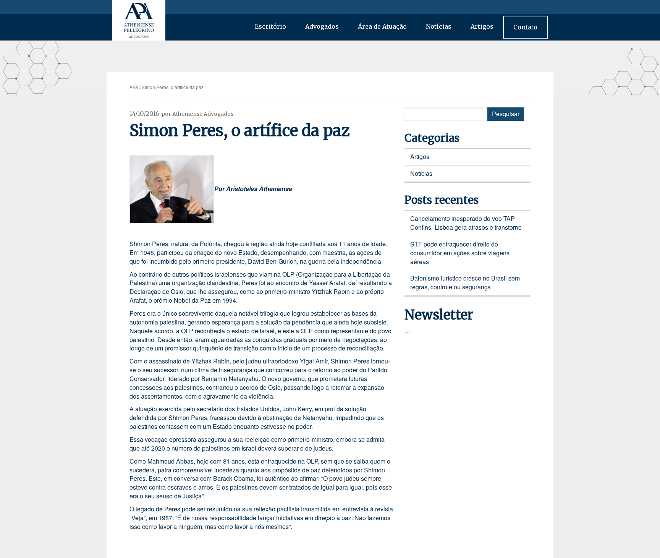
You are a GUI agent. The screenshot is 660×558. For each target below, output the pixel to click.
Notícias (438, 26)
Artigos (482, 26)
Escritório (270, 26)
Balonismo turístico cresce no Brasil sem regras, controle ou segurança (465, 282)
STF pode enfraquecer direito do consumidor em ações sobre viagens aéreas (460, 253)
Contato (525, 27)
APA (133, 87)
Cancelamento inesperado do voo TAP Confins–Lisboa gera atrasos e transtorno (466, 223)
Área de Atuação (382, 26)
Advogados (322, 26)
